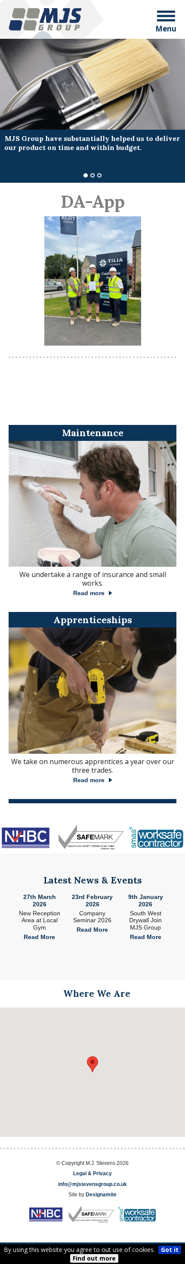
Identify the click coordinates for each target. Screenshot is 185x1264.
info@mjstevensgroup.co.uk (92, 1184)
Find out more (94, 1258)
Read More (39, 936)
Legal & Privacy (92, 1173)
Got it (170, 1249)
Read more (89, 593)
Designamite (101, 1195)
